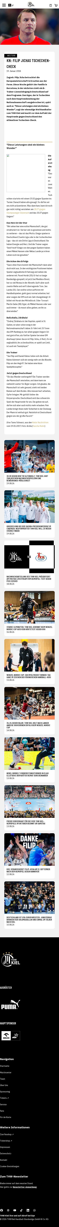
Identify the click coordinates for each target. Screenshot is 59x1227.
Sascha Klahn (39, 426)
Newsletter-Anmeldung (25, 1187)
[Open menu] (4, 5)
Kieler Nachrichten (40, 422)
